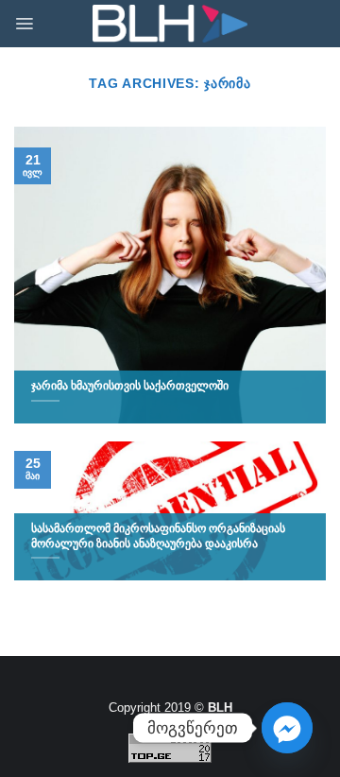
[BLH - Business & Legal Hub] (170, 24)
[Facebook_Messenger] (287, 727)
